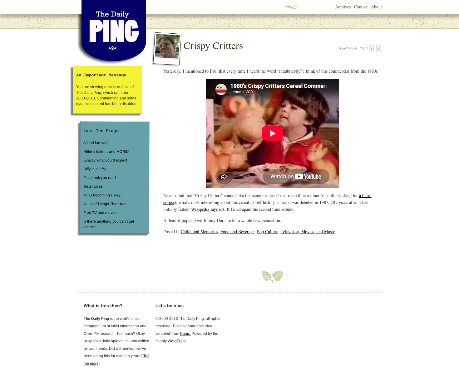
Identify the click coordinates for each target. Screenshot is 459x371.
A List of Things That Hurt (104, 204)
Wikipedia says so (207, 209)
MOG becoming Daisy (101, 195)
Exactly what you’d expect (105, 160)
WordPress (177, 341)
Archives (343, 7)
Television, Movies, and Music (308, 231)
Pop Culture (267, 231)
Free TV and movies (100, 212)
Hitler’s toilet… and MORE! (106, 151)
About (376, 7)
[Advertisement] (236, 248)
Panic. (185, 333)
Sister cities (92, 186)
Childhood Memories (199, 231)
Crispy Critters (213, 45)
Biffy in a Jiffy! (94, 169)
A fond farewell (95, 143)
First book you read (99, 178)
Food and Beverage (237, 231)
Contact (361, 7)
